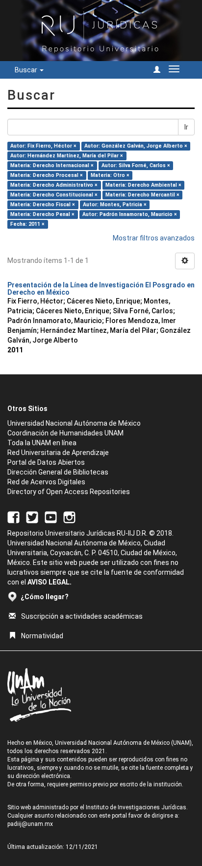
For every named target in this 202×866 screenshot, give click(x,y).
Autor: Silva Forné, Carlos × (135, 165)
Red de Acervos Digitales (46, 482)
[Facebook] (13, 517)
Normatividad (42, 636)
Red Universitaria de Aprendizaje (58, 452)
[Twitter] (32, 517)
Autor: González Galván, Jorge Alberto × (135, 146)
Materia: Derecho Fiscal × (42, 204)
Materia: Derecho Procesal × (46, 175)
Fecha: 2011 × (27, 224)
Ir (186, 127)
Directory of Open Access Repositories (68, 492)
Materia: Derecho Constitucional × (54, 195)
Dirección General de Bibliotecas (57, 472)
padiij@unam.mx (30, 824)
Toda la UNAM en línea (41, 443)
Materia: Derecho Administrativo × (54, 185)
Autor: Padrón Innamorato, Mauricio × (129, 214)
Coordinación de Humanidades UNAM (65, 433)
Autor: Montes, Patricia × (115, 204)
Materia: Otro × (110, 175)
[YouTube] (51, 517)
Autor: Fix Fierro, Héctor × (43, 146)
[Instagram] (69, 517)
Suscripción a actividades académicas (82, 616)
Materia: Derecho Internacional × (52, 165)
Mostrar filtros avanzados (154, 238)
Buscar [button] (27, 70)
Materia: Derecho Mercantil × (142, 195)
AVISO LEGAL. (49, 582)
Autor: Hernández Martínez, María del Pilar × (66, 155)
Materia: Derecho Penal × (42, 214)
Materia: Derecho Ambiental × (143, 185)
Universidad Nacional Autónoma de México (74, 423)
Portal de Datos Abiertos (46, 462)
